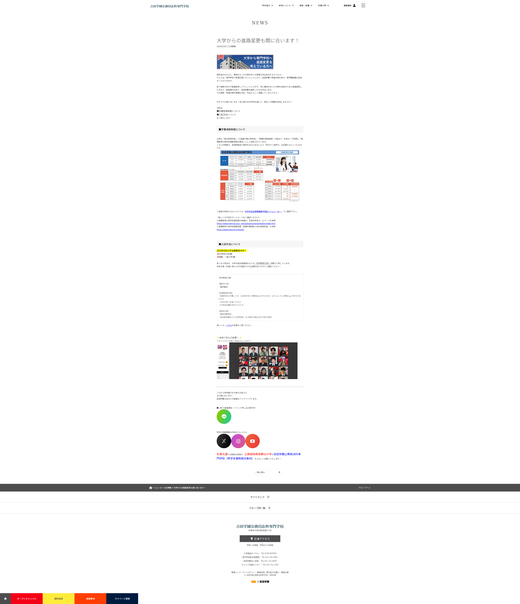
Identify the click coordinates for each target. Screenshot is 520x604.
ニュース (158, 487)
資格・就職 (304, 5)
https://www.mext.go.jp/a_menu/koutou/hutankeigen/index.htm (246, 223)
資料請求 (58, 598)
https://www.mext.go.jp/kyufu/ (230, 229)
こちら (229, 325)
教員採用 (261, 572)
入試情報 (167, 487)
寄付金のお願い (273, 572)
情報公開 (285, 572)
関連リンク (236, 572)
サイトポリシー (249, 572)
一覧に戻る (260, 472)
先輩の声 (322, 5)
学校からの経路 (266, 545)
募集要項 (90, 598)
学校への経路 (253, 545)
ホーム (150, 487)
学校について (285, 5)
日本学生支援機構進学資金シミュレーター (263, 211)
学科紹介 (266, 5)
